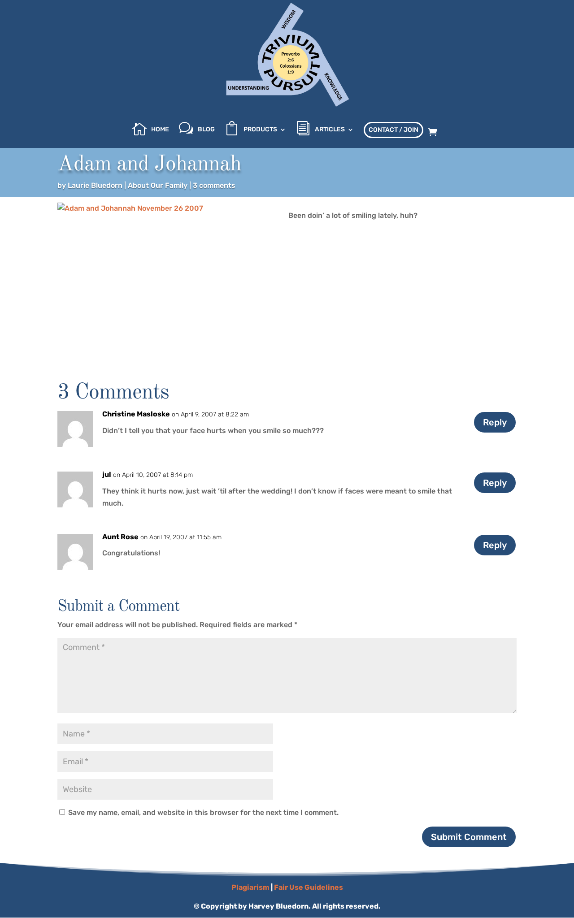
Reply (495, 422)
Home (160, 129)
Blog (206, 129)
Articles (330, 129)
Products (260, 129)
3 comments (214, 185)
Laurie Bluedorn (95, 185)
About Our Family (157, 185)
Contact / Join (393, 130)
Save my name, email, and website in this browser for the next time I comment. (203, 812)
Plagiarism (250, 887)
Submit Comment (469, 836)
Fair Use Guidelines (308, 887)
